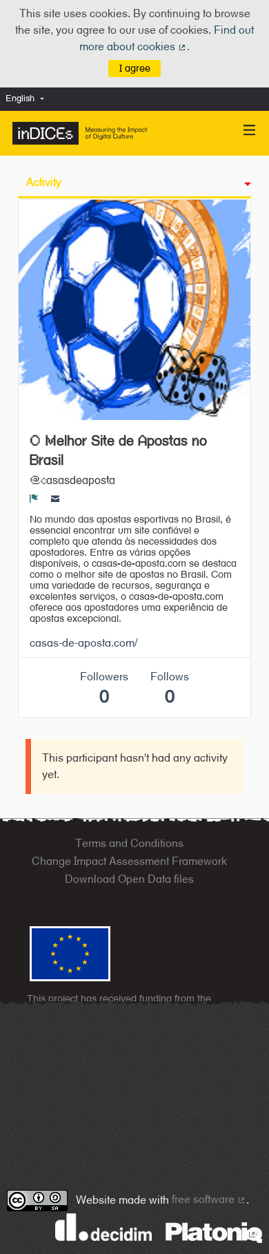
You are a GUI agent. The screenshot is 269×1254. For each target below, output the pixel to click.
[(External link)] (214, 1231)
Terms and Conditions (129, 843)
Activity (43, 182)
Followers (104, 688)
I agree (134, 68)
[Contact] (55, 498)
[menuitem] (28, 99)
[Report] (34, 498)
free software (209, 1199)
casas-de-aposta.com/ (83, 642)
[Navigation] (249, 130)
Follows (169, 688)
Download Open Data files (129, 879)
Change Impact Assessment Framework (129, 861)
